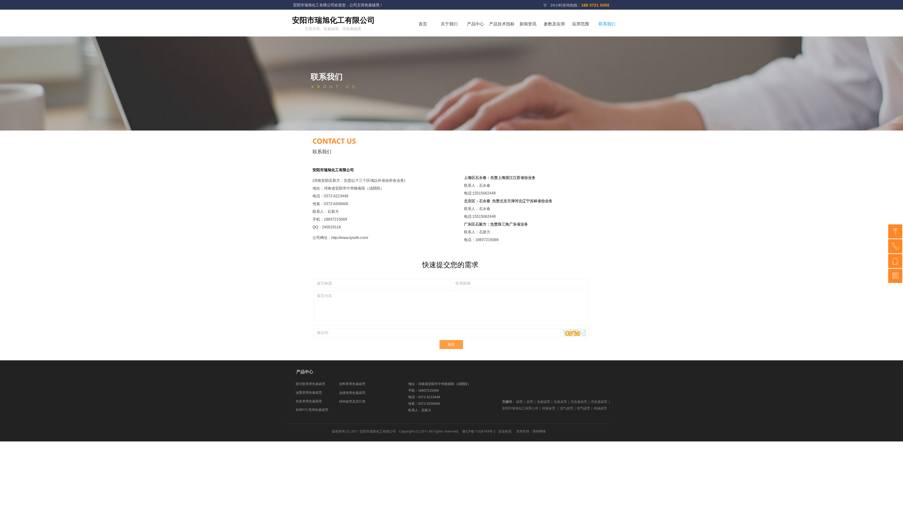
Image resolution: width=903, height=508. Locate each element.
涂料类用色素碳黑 (352, 384)
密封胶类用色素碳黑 (310, 384)
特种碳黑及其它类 (352, 401)
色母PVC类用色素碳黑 (312, 410)
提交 (451, 344)
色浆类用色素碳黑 (309, 401)
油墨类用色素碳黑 (309, 392)
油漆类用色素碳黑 (352, 393)
